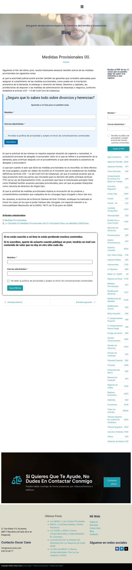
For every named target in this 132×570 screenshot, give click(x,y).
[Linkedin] (122, 549)
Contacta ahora (112, 482)
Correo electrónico (14, 124)
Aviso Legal (27, 566)
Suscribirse (11, 142)
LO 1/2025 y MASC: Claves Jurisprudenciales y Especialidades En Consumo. (67, 533)
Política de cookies (56, 566)
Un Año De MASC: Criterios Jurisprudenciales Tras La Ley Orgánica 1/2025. (64, 552)
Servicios (94, 525)
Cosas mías (95, 528)
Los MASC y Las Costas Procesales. (67, 521)
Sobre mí (94, 522)
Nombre (9, 112)
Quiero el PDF (118, 149)
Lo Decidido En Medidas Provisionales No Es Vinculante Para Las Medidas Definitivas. (47, 223)
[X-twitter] (126, 549)
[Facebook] (117, 549)
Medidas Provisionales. (16, 220)
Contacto (94, 534)
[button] (82, 7)
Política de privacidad (40, 566)
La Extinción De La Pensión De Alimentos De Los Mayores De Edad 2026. (67, 543)
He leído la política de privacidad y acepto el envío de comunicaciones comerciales (49, 135)
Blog (92, 531)
